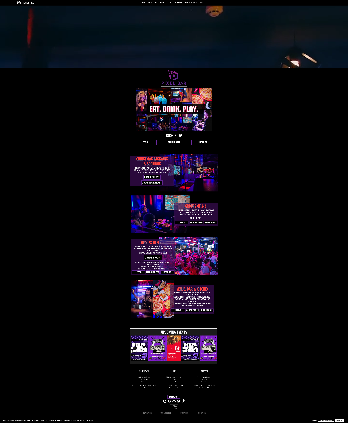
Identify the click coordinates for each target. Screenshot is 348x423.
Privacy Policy (89, 420)
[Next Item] (213, 348)
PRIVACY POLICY (147, 413)
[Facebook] (169, 401)
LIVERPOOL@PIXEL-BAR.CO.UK (204, 385)
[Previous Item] (135, 348)
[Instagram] (165, 401)
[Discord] (174, 401)
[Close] (346, 420)
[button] (150, 2)
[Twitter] (178, 401)
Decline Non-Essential (326, 420)
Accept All (339, 420)
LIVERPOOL (204, 371)
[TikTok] (183, 401)
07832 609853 (174, 388)
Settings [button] (314, 420)
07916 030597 (144, 387)
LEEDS (174, 371)
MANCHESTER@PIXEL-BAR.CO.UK (144, 385)
